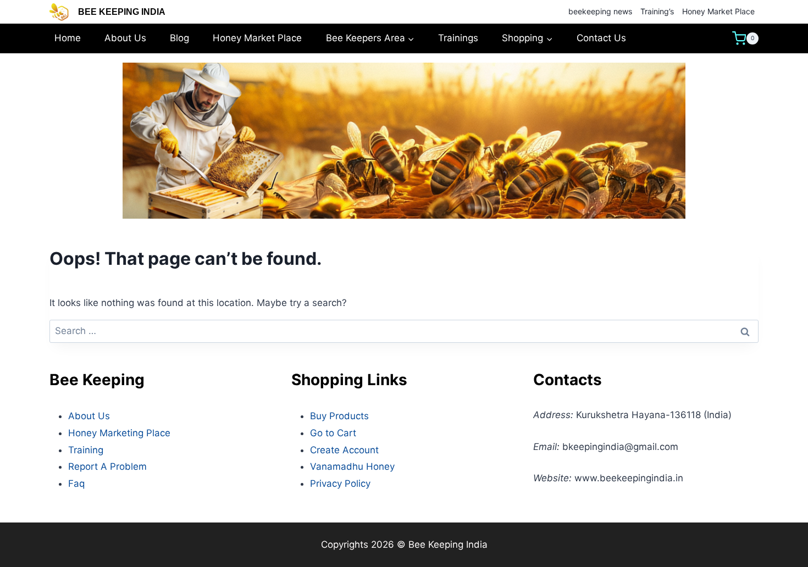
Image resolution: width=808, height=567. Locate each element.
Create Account (344, 449)
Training (85, 449)
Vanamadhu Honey (352, 466)
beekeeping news (600, 11)
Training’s (657, 11)
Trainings (458, 37)
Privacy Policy (340, 483)
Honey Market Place (718, 11)
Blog (179, 37)
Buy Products (339, 415)
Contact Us (601, 37)
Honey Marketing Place (119, 432)
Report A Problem (107, 466)
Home (67, 37)
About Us (125, 37)
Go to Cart (333, 432)
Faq (76, 483)
